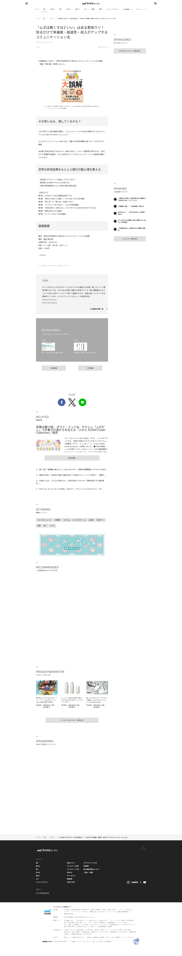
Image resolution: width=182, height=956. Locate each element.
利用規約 (86, 866)
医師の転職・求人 (114, 932)
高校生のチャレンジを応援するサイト (98, 920)
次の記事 (90, 368)
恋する (69, 9)
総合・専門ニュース (82, 920)
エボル (38, 47)
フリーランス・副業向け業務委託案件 (119, 911)
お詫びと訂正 (71, 882)
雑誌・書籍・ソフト (81, 922)
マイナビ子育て (123, 922)
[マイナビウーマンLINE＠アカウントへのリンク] (134, 882)
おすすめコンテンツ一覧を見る (129, 51)
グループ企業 (99, 941)
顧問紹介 (78, 932)
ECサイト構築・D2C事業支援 (71, 924)
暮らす (78, 9)
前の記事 (54, 368)
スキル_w (67, 520)
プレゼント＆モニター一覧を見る (72, 720)
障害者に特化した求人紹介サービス (99, 911)
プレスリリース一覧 (73, 869)
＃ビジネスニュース (44, 42)
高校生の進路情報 (68, 917)
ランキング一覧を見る (129, 239)
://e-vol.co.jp (49, 299)
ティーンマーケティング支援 (117, 920)
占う (85, 9)
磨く (60, 9)
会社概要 (73, 941)
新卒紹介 (97, 930)
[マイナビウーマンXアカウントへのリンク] (140, 882)
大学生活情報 (129, 920)
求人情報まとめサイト (69, 920)
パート (73, 911)
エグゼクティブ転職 (117, 930)
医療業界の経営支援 (76, 934)
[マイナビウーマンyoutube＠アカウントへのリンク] (144, 882)
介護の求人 (67, 934)
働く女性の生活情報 (69, 922)
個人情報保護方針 (107, 941)
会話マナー (100, 520)
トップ (37, 9)
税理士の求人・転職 (69, 932)
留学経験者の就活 (76, 909)
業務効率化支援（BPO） (79, 937)
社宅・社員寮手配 (116, 937)
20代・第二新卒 (89, 930)
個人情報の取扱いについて (91, 869)
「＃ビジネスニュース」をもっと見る (55, 334)
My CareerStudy (94, 924)
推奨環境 (69, 879)
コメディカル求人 (103, 932)
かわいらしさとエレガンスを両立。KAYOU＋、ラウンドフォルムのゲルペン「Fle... (71, 489)
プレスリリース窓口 (73, 866)
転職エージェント (105, 930)
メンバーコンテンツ (112, 9)
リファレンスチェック (128, 937)
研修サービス (67, 937)
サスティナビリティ (87, 941)
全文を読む (72, 458)
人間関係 (57, 520)
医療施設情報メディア (115, 924)
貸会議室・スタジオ (105, 937)
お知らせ (69, 872)
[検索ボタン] (155, 3)
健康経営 (95, 937)
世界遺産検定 (102, 922)
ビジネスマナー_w (79, 520)
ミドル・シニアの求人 (82, 911)
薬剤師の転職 (85, 932)
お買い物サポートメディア (129, 924)
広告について (71, 863)
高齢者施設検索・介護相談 (105, 926)
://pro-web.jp (49, 302)
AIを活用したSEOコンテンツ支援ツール (86, 926)
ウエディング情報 (92, 922)
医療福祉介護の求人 (69, 914)
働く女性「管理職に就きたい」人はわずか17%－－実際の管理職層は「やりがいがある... (73, 469)
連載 (93, 9)
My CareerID (104, 924)
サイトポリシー (71, 876)
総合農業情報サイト (112, 922)
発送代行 (89, 937)
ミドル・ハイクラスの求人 (125, 909)
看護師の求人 (94, 932)
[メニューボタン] (26, 3)
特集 (100, 9)
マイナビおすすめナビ (42, 893)
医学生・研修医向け (96, 909)
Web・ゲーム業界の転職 (76, 930)
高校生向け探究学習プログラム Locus (85, 917)
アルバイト (67, 911)
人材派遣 (66, 930)
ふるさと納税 (84, 924)
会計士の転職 (127, 930)
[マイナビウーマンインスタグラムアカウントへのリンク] (128, 882)
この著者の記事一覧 (97, 309)
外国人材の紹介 (87, 934)
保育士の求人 (124, 932)
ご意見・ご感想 (88, 872)
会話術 (91, 520)
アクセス (79, 941)
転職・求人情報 (107, 909)
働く (44, 9)
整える (53, 9)
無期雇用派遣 (132, 932)
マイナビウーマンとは (90, 863)
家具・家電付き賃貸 (69, 926)
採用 (94, 941)
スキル (51, 18)
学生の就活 (67, 909)
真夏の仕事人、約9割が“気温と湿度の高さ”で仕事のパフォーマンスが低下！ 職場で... (72, 475)
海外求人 (114, 909)
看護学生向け (85, 909)
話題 (38, 526)
